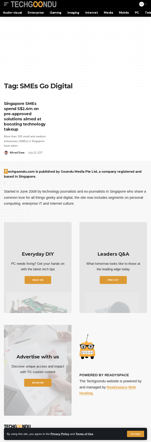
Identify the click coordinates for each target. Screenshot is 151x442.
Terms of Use (84, 433)
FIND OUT (113, 280)
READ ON (37, 280)
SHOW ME (38, 382)
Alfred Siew (17, 152)
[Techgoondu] (34, 4)
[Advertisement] (75, 51)
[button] (135, 434)
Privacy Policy (60, 433)
